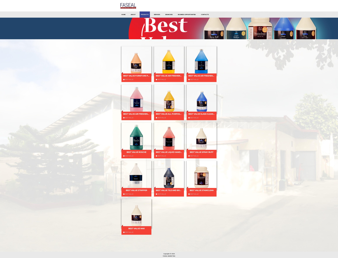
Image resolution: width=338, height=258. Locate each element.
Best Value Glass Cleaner (201, 114)
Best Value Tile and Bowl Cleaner (169, 190)
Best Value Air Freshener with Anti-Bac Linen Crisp (201, 76)
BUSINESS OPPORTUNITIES (187, 14)
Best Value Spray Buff (201, 152)
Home (123, 14)
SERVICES (157, 14)
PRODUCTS (144, 14)
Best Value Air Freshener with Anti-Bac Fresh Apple (136, 114)
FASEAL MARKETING (169, 256)
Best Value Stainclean (201, 190)
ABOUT (133, 14)
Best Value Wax (136, 228)
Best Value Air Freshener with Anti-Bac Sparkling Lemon (169, 76)
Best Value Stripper (136, 190)
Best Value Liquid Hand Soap (169, 152)
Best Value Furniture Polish (136, 76)
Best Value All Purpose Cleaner (169, 114)
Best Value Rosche (136, 152)
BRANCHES (169, 14)
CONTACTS (205, 14)
